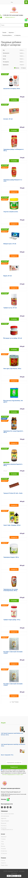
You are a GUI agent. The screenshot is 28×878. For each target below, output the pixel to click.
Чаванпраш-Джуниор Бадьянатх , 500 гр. (13, 465)
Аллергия (22, 64)
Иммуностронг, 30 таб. (9, 243)
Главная (4, 32)
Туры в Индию (5, 821)
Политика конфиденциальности (7, 828)
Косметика (4, 851)
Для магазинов (5, 816)
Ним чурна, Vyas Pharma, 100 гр (12, 368)
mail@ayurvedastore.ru (10, 17)
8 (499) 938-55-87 (5, 796)
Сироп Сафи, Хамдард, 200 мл (12, 525)
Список (24, 68)
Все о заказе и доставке (7, 813)
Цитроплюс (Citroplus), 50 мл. (11, 88)
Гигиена (3, 839)
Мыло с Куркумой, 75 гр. (7, 754)
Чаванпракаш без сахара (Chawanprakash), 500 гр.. (10, 590)
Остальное (4, 853)
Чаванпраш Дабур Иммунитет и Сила (12, 180)
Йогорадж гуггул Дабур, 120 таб (12, 338)
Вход (12, 2)
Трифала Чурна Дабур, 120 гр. (11, 619)
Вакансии (3, 823)
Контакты (3, 825)
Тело (2, 841)
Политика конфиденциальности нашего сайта (12, 774)
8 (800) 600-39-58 (5, 794)
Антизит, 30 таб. (8, 119)
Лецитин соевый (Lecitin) (10, 211)
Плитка (17, 68)
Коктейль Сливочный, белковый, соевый (13, 652)
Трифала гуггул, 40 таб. (10, 307)
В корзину (14, 100)
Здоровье (11, 32)
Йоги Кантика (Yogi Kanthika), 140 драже (13, 401)
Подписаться (14, 767)
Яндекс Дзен (4, 865)
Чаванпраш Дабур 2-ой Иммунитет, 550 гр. (13, 150)
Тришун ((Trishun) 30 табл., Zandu (12, 493)
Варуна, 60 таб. (7, 276)
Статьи (3, 860)
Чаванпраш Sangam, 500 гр (11, 557)
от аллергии (17, 35)
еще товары (15, 702)
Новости (3, 863)
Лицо (2, 844)
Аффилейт (3, 818)
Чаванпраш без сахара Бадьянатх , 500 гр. (13, 431)
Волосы (3, 846)
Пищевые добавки (6, 35)
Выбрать (22, 50)
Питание (3, 848)
